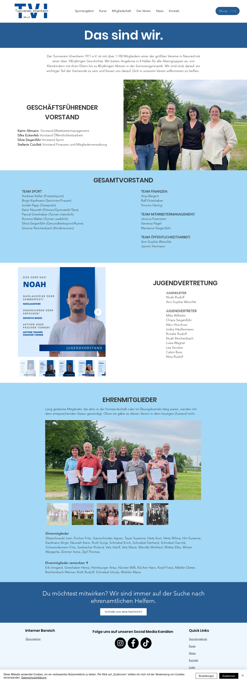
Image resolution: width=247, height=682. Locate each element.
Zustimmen (228, 676)
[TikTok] (146, 643)
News (192, 653)
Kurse (192, 646)
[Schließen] (242, 676)
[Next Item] (97, 312)
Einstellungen (206, 676)
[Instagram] (120, 643)
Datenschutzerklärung (33, 677)
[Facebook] (133, 643)
